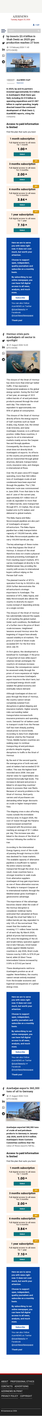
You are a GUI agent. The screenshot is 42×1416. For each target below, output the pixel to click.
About (4, 1381)
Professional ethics (22, 1381)
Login (37, 25)
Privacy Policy (9, 1396)
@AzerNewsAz (18, 309)
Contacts (6, 1386)
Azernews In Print (12, 1391)
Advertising (21, 1386)
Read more (20, 83)
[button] (3, 37)
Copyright (26, 1396)
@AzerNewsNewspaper (22, 315)
